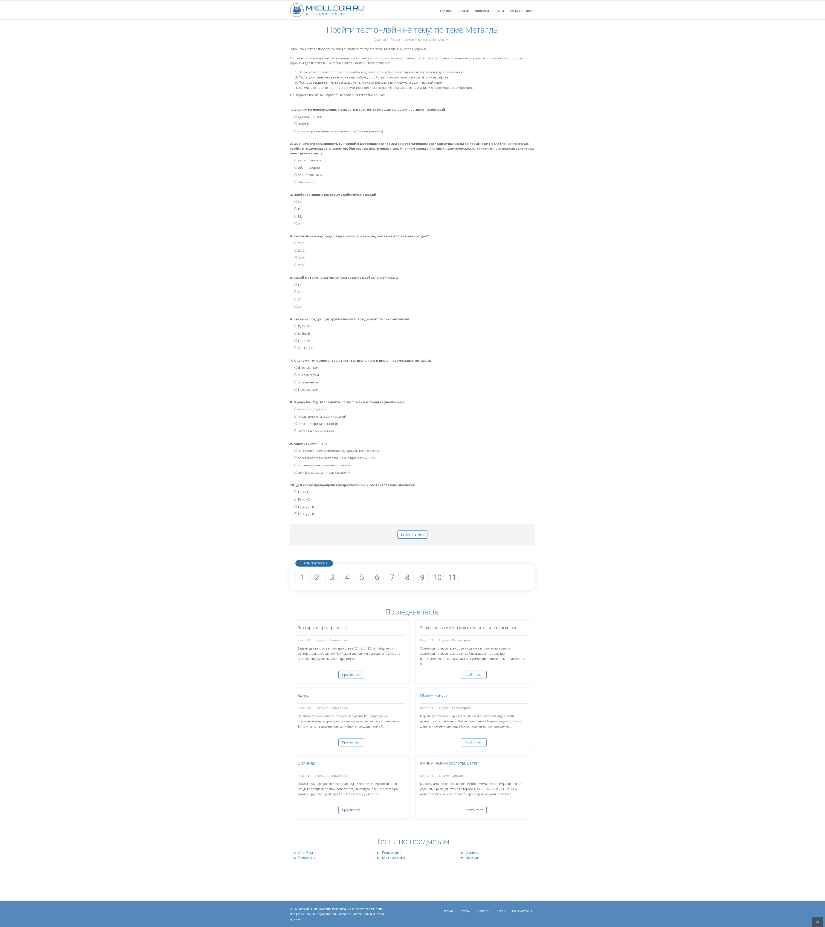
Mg (300, 216)
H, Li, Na (303, 341)
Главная (380, 39)
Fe (299, 284)
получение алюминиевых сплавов (323, 465)
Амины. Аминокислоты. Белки (449, 763)
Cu (299, 292)
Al (299, 223)
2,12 (301, 250)
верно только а (309, 160)
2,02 (301, 265)
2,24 (301, 258)
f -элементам (307, 389)
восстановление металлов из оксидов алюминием (336, 458)
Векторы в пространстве (322, 627)
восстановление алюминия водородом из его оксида (338, 450)
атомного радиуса (311, 409)
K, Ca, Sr (303, 326)
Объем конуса (434, 695)
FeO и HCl (306, 506)
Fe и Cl (303, 492)
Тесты (395, 39)
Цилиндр (306, 763)
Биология (307, 857)
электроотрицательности (317, 423)
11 (452, 577)
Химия (409, 39)
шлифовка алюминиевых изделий (323, 472)
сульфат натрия (309, 116)
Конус (303, 695)
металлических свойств (315, 431)
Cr (299, 299)
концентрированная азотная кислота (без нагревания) (340, 131)
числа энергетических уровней (321, 416)
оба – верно (306, 182)
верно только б (309, 175)
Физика (473, 852)
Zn (299, 306)
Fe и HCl (303, 499)
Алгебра (305, 852)
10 (437, 577)
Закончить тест (412, 534)
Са (299, 201)
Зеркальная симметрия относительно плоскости (468, 627)
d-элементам (307, 367)
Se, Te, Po (305, 348)
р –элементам (308, 382)
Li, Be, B (303, 333)
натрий (303, 124)
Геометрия (392, 852)
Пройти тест (351, 675)
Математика (393, 857)
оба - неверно (308, 167)
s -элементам (308, 375)
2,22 (301, 243)
